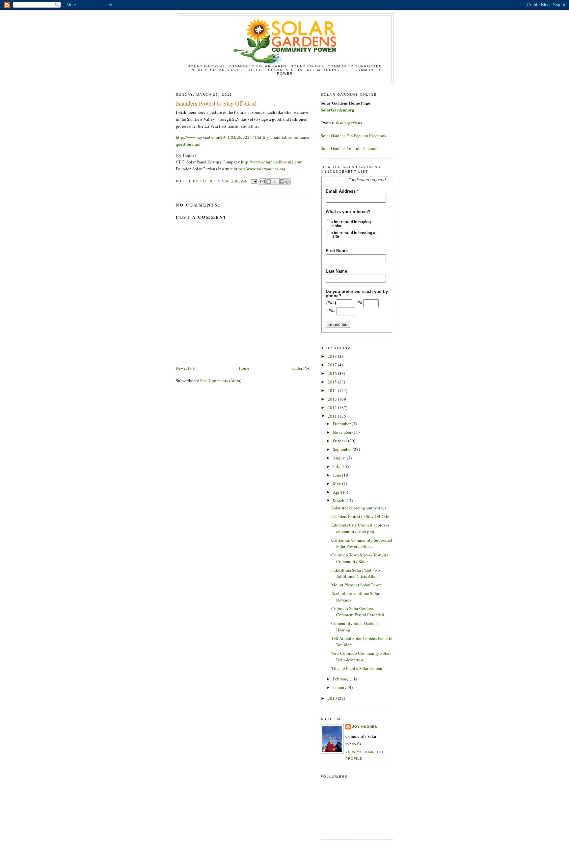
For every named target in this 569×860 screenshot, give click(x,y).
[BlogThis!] (268, 181)
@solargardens (349, 123)
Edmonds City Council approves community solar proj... (360, 528)
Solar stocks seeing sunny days (358, 508)
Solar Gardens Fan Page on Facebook (354, 135)
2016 (333, 373)
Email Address (342, 191)
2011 (333, 416)
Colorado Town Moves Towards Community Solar (359, 558)
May (337, 483)
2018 (333, 356)
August (340, 458)
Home (244, 368)
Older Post (301, 368)
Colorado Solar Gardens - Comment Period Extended (357, 611)
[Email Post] (253, 181)
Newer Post (186, 368)
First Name (337, 251)
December (342, 424)
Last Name (336, 271)
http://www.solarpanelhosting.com (271, 162)
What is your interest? (348, 211)
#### (331, 310)
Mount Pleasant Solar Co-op (356, 585)
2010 (333, 698)
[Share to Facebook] (281, 181)
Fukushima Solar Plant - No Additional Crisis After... (355, 573)
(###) (331, 303)
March (339, 501)
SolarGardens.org (337, 110)
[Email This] (262, 181)
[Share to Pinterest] (287, 181)
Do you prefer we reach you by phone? (357, 293)
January (340, 687)
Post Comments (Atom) (220, 380)
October (340, 441)
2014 (333, 390)
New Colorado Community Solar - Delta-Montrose (361, 656)
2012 (333, 407)
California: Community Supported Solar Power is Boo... (361, 543)
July (337, 466)
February (341, 679)
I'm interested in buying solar (351, 224)
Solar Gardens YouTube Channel (350, 148)
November (342, 432)
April (338, 492)
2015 (333, 382)
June (337, 475)
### (358, 303)
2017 (333, 365)
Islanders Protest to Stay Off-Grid (360, 516)
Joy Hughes (364, 726)
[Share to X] (275, 181)
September (343, 449)
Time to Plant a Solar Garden (356, 668)
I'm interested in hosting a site (353, 234)
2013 (333, 399)
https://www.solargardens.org (259, 169)
